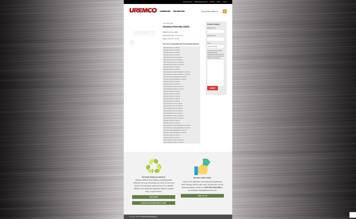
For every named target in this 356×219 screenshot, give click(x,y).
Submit (212, 88)
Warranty (212, 2)
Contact (225, 2)
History (219, 2)
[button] (132, 42)
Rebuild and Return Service (201, 2)
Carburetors (165, 11)
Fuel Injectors (179, 11)
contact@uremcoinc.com (207, 190)
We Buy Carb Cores (187, 2)
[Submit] (225, 11)
